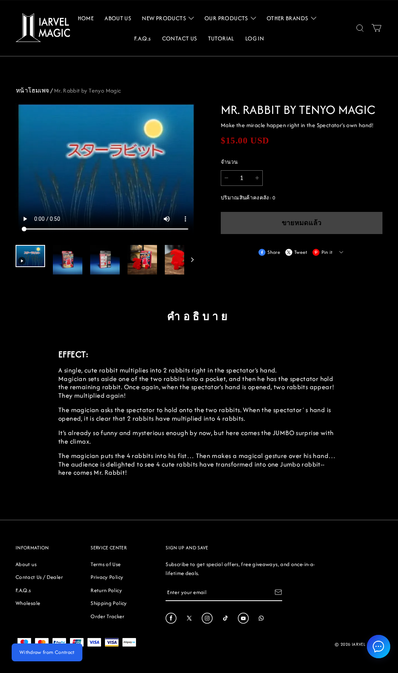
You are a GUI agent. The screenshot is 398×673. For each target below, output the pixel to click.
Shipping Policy (109, 603)
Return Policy (106, 590)
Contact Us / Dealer (39, 577)
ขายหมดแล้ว (301, 222)
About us (26, 564)
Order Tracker (107, 616)
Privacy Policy (107, 577)
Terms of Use (105, 564)
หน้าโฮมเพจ (32, 90)
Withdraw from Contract (47, 652)
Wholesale (28, 603)
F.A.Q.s (23, 590)
